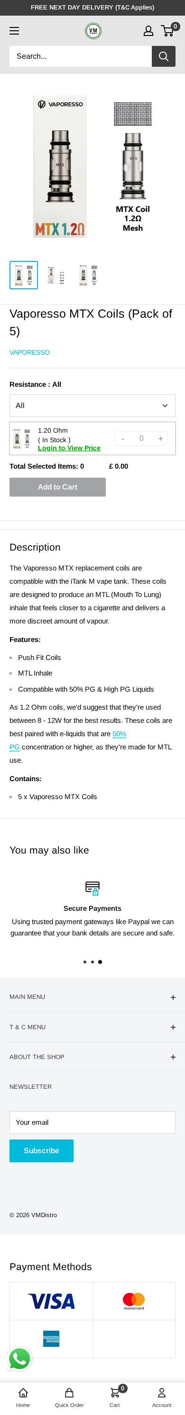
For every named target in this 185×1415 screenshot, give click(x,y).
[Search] (164, 56)
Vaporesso (29, 352)
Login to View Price (69, 448)
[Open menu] (14, 31)
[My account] (148, 31)
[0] (168, 30)
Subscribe (41, 1151)
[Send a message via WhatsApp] (20, 1359)
